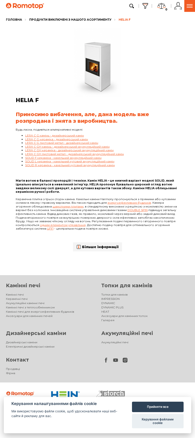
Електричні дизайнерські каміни (30, 346)
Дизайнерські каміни (36, 333)
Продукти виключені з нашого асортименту (70, 19)
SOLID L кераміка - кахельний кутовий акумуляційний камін (69, 161)
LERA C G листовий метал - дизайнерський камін (61, 143)
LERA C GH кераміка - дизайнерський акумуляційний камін (69, 150)
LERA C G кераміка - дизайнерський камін (56, 139)
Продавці (13, 369)
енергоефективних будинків (129, 202)
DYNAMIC (108, 303)
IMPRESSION (110, 299)
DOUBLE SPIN (137, 210)
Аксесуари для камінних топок (124, 316)
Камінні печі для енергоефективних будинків (40, 311)
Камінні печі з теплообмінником (30, 307)
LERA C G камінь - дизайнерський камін (54, 135)
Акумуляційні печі (127, 333)
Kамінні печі (23, 285)
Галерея (107, 320)
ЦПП (50, 228)
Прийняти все (158, 407)
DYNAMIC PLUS (112, 307)
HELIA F (125, 19)
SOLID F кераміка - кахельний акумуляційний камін (63, 158)
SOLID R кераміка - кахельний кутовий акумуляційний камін (70, 165)
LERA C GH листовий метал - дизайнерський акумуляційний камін (74, 154)
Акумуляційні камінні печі (25, 303)
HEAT (105, 311)
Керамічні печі (17, 299)
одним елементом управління (63, 225)
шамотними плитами (68, 206)
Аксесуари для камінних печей (29, 316)
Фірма (10, 373)
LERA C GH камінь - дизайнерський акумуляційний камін (67, 146)
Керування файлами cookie (158, 421)
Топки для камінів (126, 285)
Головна (14, 19)
